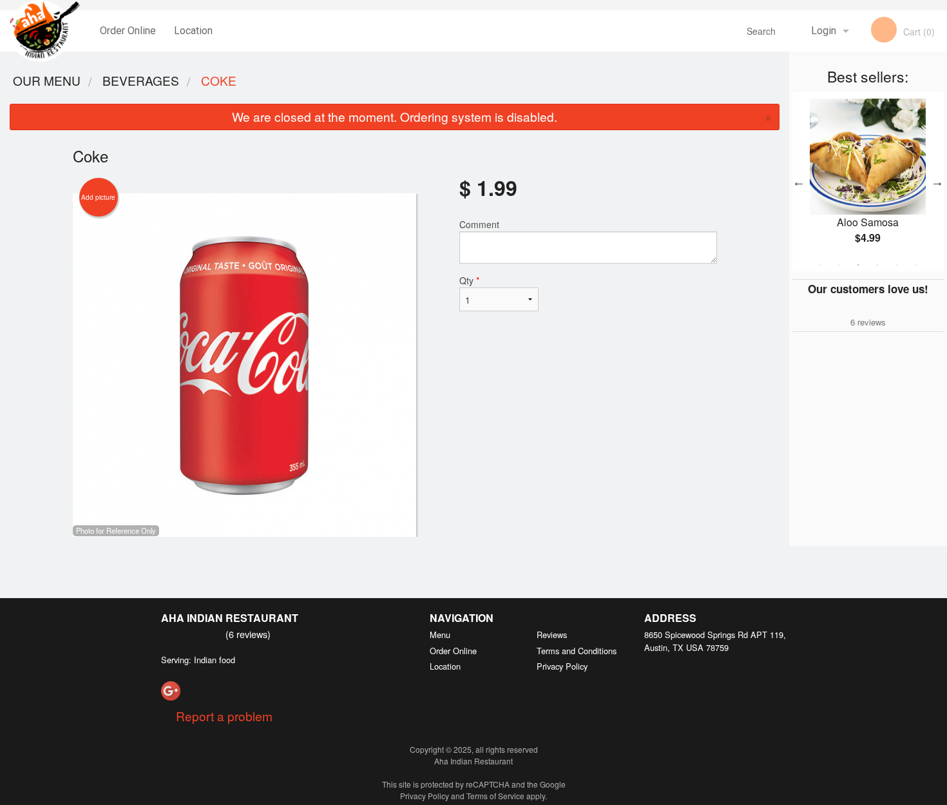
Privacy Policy (562, 666)
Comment (479, 224)
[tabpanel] (868, 181)
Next (937, 181)
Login (823, 30)
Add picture (98, 197)
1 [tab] (819, 264)
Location (193, 30)
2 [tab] (838, 264)
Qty (469, 280)
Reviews (552, 634)
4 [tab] (877, 264)
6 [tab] (916, 264)
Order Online (128, 30)
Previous (798, 181)
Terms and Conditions (577, 651)
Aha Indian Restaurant (229, 617)
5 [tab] (896, 264)
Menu (440, 634)
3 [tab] (858, 264)
